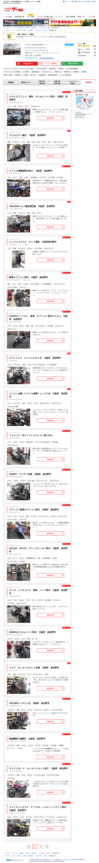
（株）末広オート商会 (44, 27)
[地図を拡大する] (84, 109)
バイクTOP (6, 27)
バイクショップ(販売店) (17, 27)
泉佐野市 (33, 27)
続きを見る (50, 118)
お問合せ (76, 1)
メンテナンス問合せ (51, 63)
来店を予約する (28, 63)
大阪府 (27, 27)
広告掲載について (59, 859)
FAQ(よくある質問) (70, 859)
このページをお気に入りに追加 (88, 1)
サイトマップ (68, 1)
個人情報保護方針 (80, 859)
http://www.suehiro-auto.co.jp (40, 50)
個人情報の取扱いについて (47, 859)
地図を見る (70, 44)
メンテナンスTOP (15, 30)
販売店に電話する (73, 63)
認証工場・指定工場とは (46, 58)
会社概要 (31, 859)
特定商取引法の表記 (32, 58)
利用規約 (37, 859)
